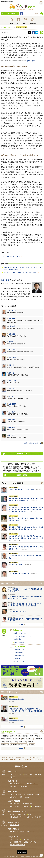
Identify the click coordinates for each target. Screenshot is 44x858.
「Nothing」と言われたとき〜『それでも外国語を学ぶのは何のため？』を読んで (25, 597)
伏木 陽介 (11, 419)
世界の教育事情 (19, 655)
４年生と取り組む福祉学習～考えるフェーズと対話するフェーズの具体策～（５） (26, 499)
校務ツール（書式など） (34, 817)
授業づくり (13, 736)
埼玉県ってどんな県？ (16, 565)
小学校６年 (29, 739)
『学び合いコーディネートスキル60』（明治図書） (20, 272)
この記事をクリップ (22, 454)
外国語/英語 (5, 744)
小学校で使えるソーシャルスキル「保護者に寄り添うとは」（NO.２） (25, 590)
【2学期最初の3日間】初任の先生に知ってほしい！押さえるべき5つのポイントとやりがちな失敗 (25, 710)
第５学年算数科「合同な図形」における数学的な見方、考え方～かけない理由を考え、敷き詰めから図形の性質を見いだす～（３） (26, 509)
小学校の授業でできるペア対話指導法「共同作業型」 (25, 557)
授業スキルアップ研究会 (12, 256)
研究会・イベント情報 (17, 831)
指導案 (12, 814)
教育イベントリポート (17, 784)
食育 (23, 739)
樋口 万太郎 (12, 310)
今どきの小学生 (19, 661)
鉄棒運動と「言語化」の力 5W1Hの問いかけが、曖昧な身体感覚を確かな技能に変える (26, 528)
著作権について (21, 757)
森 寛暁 (10, 342)
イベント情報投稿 (15, 842)
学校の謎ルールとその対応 (17, 611)
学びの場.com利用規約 (9, 759)
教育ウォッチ (28, 774)
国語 (2, 739)
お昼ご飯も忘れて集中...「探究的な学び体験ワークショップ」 (25, 620)
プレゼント (30, 831)
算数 (31, 736)
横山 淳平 (11, 435)
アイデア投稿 (25, 839)
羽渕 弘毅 (11, 326)
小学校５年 (16, 739)
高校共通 (8, 742)
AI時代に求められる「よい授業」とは (21, 489)
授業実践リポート (13, 697)
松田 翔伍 (11, 334)
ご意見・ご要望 (22, 475)
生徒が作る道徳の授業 (16, 699)
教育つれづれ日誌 (21, 27)
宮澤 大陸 (12, 357)
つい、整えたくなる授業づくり (19, 574)
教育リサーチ (24, 786)
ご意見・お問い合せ (30, 842)
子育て (15, 742)
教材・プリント (33, 814)
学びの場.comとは (7, 757)
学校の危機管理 (19, 652)
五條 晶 (11, 373)
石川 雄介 (11, 412)
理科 (20, 742)
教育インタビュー (15, 774)
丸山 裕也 (12, 349)
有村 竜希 (11, 427)
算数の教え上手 (19, 649)
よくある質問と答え (25, 759)
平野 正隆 (12, 381)
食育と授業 (13, 786)
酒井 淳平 (11, 318)
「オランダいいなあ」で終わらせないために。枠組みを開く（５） (26, 548)
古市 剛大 (12, 388)
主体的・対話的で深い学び (19, 744)
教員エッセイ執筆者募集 (17, 845)
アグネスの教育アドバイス (22, 636)
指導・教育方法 (23, 736)
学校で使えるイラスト (17, 817)
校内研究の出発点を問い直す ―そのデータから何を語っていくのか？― (25, 519)
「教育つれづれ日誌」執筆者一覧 (32, 443)
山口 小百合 (12, 404)
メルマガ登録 (14, 839)
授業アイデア (21, 814)
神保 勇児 (31, 61)
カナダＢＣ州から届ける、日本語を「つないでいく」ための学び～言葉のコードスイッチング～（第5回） (26, 538)
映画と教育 (17, 639)
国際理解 (31, 742)
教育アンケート (14, 825)
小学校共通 (4, 736)
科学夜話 (17, 658)
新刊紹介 (38, 774)
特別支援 (31, 744)
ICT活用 (37, 736)
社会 (2, 742)
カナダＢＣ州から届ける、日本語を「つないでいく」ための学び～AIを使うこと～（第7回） (24, 605)
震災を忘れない (19, 642)
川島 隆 (11, 365)
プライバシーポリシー (35, 757)
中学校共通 (38, 739)
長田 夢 (10, 396)
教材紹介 (12, 777)
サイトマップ (38, 759)
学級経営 (8, 739)
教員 (24, 742)
